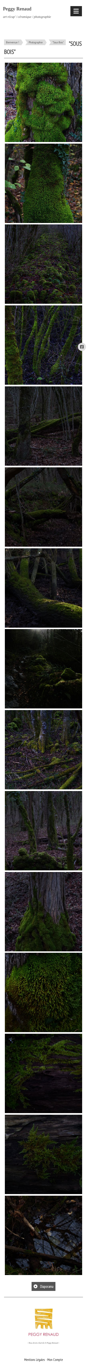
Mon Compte (55, 1359)
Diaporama (46, 1286)
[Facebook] (82, 347)
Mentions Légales (34, 1359)
